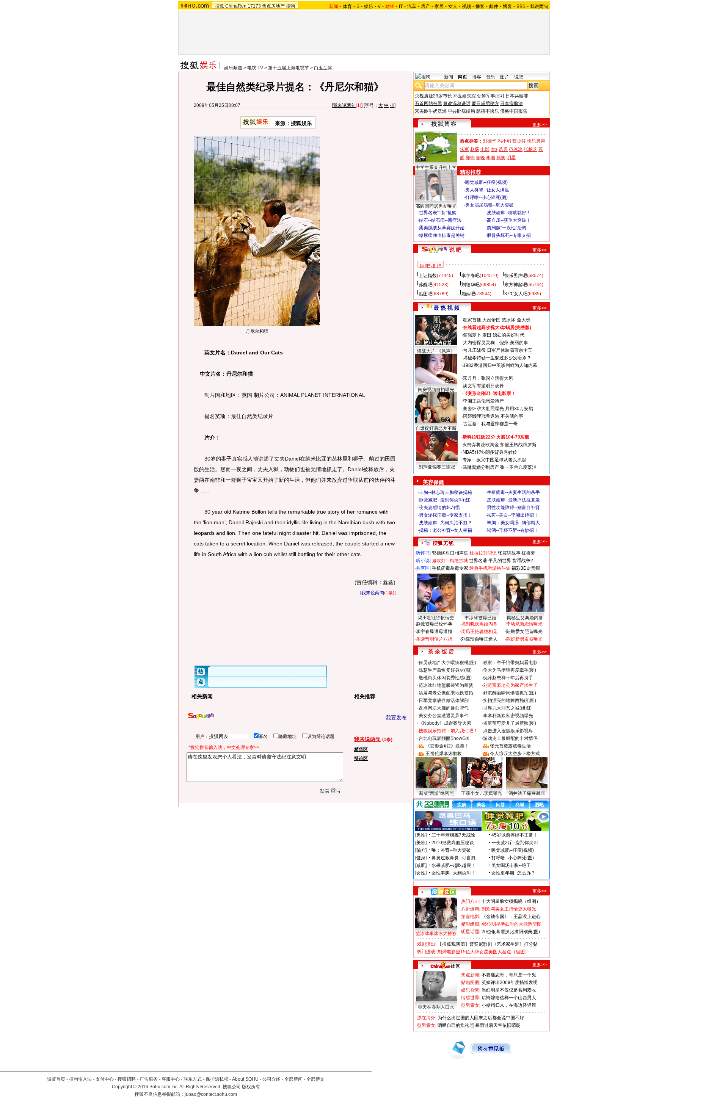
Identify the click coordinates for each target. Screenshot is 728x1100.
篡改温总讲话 (457, 103)
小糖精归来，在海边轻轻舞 (509, 1005)
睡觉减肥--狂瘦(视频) (486, 182)
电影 (485, 149)
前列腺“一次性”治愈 (506, 227)
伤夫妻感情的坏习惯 (439, 507)
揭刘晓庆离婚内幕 (479, 624)
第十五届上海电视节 (288, 68)
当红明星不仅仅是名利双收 (509, 990)
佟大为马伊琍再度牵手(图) (509, 670)
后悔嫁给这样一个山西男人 (509, 997)
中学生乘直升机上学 (436, 167)
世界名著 (478, 560)
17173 (254, 6)
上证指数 (428, 275)
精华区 (361, 749)
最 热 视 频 (447, 308)
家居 (439, 6)
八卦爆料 (470, 909)
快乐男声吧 (515, 275)
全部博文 (315, 1079)
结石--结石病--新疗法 (440, 220)
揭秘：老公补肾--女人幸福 (445, 530)
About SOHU (245, 1079)
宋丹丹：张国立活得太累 (488, 378)
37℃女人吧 (515, 293)
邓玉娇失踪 (464, 96)
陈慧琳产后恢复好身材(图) (445, 670)
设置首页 (56, 1079)
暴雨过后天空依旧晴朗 (498, 1025)
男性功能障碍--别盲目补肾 (513, 507)
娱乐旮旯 (470, 990)
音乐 (490, 77)
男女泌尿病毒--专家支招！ (445, 515)
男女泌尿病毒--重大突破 (489, 205)
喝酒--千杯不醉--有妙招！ (512, 530)
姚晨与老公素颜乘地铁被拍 (446, 693)
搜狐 (219, 6)
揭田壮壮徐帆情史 (436, 618)
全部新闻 (293, 1079)
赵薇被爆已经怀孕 (434, 624)
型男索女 (470, 1005)
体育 (347, 6)
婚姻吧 (468, 293)
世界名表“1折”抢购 (438, 212)
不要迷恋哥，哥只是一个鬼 (509, 975)
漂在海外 (426, 1017)
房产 (425, 6)
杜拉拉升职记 (483, 553)
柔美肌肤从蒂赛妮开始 (441, 227)
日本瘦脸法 (511, 103)
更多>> (539, 124)
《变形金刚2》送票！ (447, 746)
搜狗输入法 (80, 1079)
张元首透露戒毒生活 (510, 746)
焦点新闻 (470, 975)
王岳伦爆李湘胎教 (443, 753)
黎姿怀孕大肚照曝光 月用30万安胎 (498, 408)
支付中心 (105, 1079)
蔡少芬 (519, 141)
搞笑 (500, 157)
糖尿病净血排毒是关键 (441, 235)
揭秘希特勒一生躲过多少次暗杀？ (497, 357)
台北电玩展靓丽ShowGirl (444, 738)
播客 (480, 6)
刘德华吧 (470, 284)
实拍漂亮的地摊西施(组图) (509, 700)
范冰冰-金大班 (516, 320)
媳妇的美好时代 (508, 335)
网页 (462, 77)
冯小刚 (504, 141)
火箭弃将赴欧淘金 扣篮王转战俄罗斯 (500, 444)
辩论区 (361, 758)
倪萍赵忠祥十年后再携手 (508, 677)
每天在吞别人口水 (436, 1007)
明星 (511, 157)
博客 (507, 6)
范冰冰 (515, 149)
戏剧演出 (426, 944)
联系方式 (193, 1079)
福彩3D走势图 (525, 568)
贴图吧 (425, 293)
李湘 (490, 157)
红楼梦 (528, 553)
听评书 (423, 553)
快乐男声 (536, 141)
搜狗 (290, 6)
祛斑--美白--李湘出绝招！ (512, 515)
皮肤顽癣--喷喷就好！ (509, 212)
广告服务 (149, 1079)
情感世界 (470, 997)
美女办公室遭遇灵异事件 (444, 715)
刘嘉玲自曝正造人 (479, 639)
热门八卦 (470, 901)
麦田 (486, 335)
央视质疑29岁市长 (433, 96)
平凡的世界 (499, 560)
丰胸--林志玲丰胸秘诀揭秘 (445, 492)
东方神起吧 (515, 284)
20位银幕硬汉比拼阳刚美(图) (511, 931)
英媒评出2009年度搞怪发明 (510, 982)
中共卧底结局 (461, 111)
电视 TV (255, 68)
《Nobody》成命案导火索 (445, 723)
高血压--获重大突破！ (509, 220)
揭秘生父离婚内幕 (525, 618)
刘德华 (489, 141)
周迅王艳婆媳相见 (479, 631)
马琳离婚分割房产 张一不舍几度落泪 (500, 467)
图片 (504, 77)
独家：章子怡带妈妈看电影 (510, 662)
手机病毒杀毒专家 (450, 568)
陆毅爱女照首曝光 (524, 631)
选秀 (503, 149)
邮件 (493, 6)
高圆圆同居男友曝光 (436, 206)
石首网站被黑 (428, 103)
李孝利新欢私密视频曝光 (508, 715)
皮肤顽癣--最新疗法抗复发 (513, 500)
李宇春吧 (470, 275)
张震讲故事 (509, 553)
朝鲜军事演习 (490, 96)
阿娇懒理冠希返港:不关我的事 (493, 416)
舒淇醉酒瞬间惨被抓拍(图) (509, 693)
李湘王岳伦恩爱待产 (483, 401)
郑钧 (470, 157)
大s (494, 149)
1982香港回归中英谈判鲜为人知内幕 (500, 365)
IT (401, 6)
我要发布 (396, 718)
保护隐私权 (217, 1079)
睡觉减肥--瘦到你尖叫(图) (445, 500)
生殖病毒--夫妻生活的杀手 (513, 492)
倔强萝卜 (472, 335)
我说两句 (539, 6)
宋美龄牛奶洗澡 (431, 111)
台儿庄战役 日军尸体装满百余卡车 (497, 350)
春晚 (480, 157)
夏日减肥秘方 (485, 103)
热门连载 (426, 951)
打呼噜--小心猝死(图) (486, 197)
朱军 (464, 149)
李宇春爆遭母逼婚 (434, 631)
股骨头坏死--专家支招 (509, 235)
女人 (452, 6)
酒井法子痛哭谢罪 (526, 793)
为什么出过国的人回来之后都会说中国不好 (481, 1017)
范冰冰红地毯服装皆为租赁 (446, 685)
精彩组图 (470, 924)
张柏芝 (530, 149)
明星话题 (470, 931)
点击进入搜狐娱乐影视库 (508, 730)
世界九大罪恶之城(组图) (507, 708)
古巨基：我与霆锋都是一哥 (490, 423)
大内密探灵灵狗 (479, 342)
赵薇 (474, 149)
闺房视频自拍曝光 (436, 389)
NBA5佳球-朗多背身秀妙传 (490, 452)
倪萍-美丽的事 (513, 342)
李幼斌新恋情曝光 (524, 624)
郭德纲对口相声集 (450, 553)
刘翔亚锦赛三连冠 (437, 467)
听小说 (423, 560)
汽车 (411, 6)
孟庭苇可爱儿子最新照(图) (509, 723)
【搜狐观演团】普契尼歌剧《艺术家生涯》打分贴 (488, 944)
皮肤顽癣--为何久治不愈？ (445, 522)
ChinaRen (235, 6)
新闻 (448, 77)
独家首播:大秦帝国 (481, 320)
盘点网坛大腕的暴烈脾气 (444, 708)
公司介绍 (271, 1079)
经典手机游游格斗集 (489, 568)
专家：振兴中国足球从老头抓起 (494, 459)
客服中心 (171, 1079)
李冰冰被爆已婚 (480, 618)
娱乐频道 (233, 68)
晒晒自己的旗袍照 (456, 1025)
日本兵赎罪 (516, 96)
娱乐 (368, 6)
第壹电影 (470, 916)
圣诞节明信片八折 (434, 639)
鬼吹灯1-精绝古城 (450, 560)
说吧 (518, 77)
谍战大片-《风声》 (436, 351)
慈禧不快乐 (487, 111)
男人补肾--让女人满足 (487, 190)
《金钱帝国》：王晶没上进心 (511, 916)
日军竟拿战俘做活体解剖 (444, 700)
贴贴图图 (470, 982)
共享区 (423, 568)
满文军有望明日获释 (483, 386)
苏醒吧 (425, 284)
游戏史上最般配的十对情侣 (510, 738)
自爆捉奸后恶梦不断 (436, 428)
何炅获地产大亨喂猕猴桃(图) (447, 662)
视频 (466, 6)
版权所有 (251, 1086)
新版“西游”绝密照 (436, 793)
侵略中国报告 (513, 111)
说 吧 (455, 250)
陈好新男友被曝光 (524, 639)
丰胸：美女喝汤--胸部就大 (513, 522)
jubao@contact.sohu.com (211, 1094)
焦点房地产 (273, 6)
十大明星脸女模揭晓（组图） (511, 901)
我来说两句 (344, 105)
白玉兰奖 (323, 68)
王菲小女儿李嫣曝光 (481, 793)
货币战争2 (522, 560)
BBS (521, 6)
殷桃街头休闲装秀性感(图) (445, 677)
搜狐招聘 (127, 1079)
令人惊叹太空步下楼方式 (515, 753)
